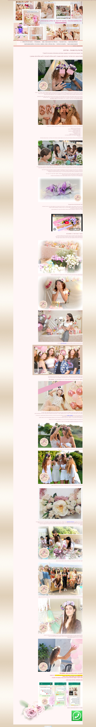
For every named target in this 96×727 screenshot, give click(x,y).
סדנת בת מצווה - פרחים (64, 40)
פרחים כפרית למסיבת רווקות (72, 421)
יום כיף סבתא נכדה (14, 40)
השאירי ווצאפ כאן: (53, 98)
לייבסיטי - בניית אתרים (47, 726)
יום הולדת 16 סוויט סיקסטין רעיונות (23, 40)
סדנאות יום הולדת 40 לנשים (50, 40)
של (63, 343)
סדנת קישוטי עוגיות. (71, 637)
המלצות (42, 44)
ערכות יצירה (37, 44)
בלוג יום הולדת (51, 44)
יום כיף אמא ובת (57, 40)
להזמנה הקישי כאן (79, 98)
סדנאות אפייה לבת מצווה (33, 40)
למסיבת (72, 521)
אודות (46, 44)
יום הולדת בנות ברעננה (41, 40)
